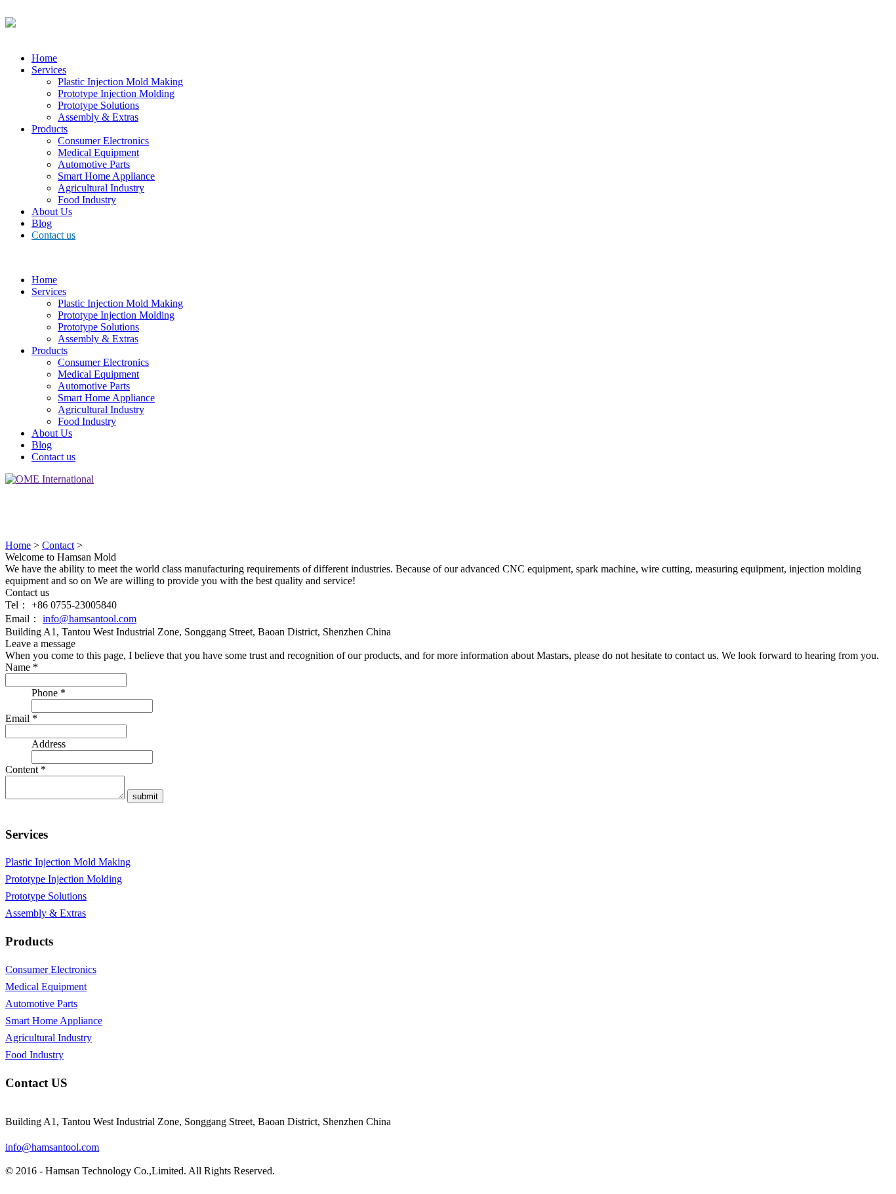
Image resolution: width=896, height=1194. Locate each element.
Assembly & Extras (98, 117)
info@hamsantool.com (89, 618)
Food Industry (87, 199)
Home (44, 58)
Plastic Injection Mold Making (120, 81)
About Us (51, 211)
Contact (58, 545)
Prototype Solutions (98, 105)
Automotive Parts (94, 164)
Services (48, 69)
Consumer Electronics (103, 140)
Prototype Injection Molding (116, 93)
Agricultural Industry (101, 187)
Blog (41, 223)
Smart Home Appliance (106, 176)
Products (49, 128)
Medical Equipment (98, 152)
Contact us (53, 235)
